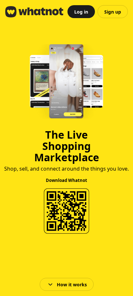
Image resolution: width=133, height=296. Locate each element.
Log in (81, 12)
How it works (72, 284)
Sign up (112, 12)
